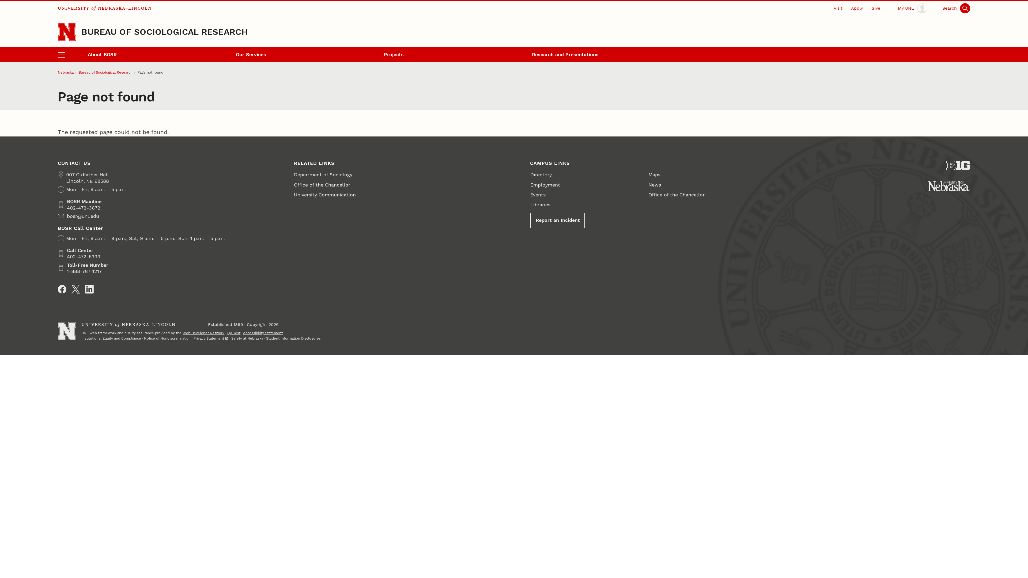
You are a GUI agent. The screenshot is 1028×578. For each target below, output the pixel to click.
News (654, 185)
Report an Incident (558, 220)
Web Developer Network (203, 333)
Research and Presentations (565, 54)
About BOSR (102, 54)
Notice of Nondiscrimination (167, 338)
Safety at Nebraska (247, 338)
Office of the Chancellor (322, 185)
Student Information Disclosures (293, 338)
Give (875, 8)
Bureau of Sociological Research (164, 32)
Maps (654, 174)
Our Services (251, 54)
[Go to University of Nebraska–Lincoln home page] (67, 32)
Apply (857, 8)
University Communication (325, 194)
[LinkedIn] (89, 289)
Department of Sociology (323, 174)
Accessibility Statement (263, 333)
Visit (838, 8)
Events (538, 194)
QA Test (233, 333)
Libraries (540, 204)
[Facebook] (62, 289)
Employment (545, 185)
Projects (394, 54)
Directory (541, 174)
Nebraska (66, 72)
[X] (75, 289)
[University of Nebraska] (949, 186)
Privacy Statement (209, 338)
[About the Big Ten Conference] (958, 165)
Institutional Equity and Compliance (111, 338)
